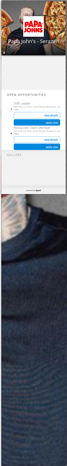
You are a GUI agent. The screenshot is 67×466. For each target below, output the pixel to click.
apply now (52, 146)
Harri (38, 190)
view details (51, 139)
